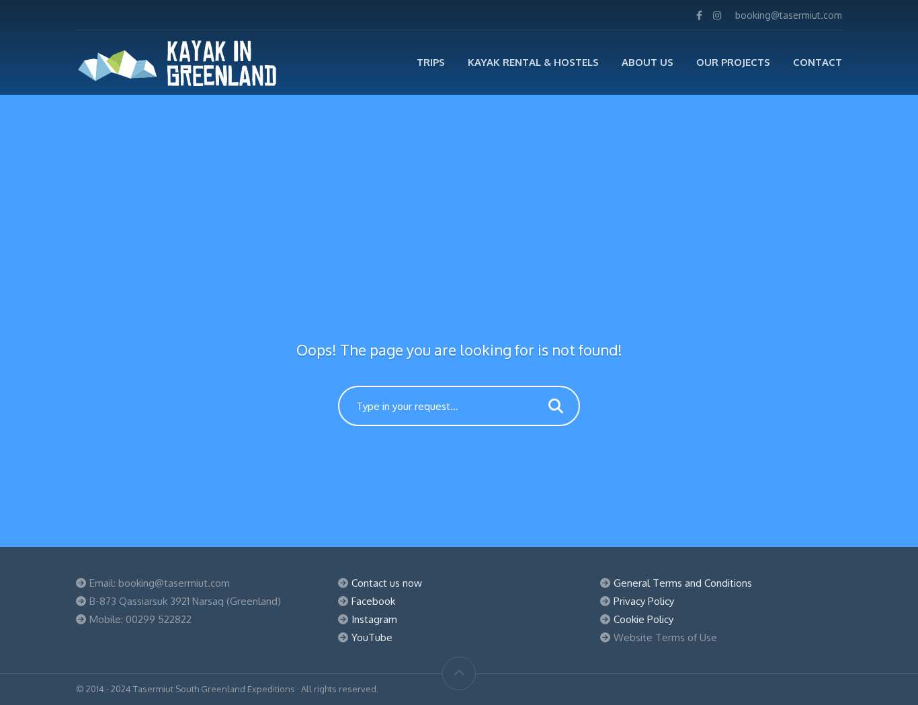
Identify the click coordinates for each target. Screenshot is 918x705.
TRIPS (431, 62)
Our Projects (733, 62)
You (359, 637)
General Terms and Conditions (683, 583)
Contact (817, 62)
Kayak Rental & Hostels (533, 62)
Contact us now (386, 583)
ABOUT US (647, 62)
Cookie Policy (643, 619)
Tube (380, 637)
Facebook (373, 601)
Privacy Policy (644, 601)
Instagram (374, 619)
